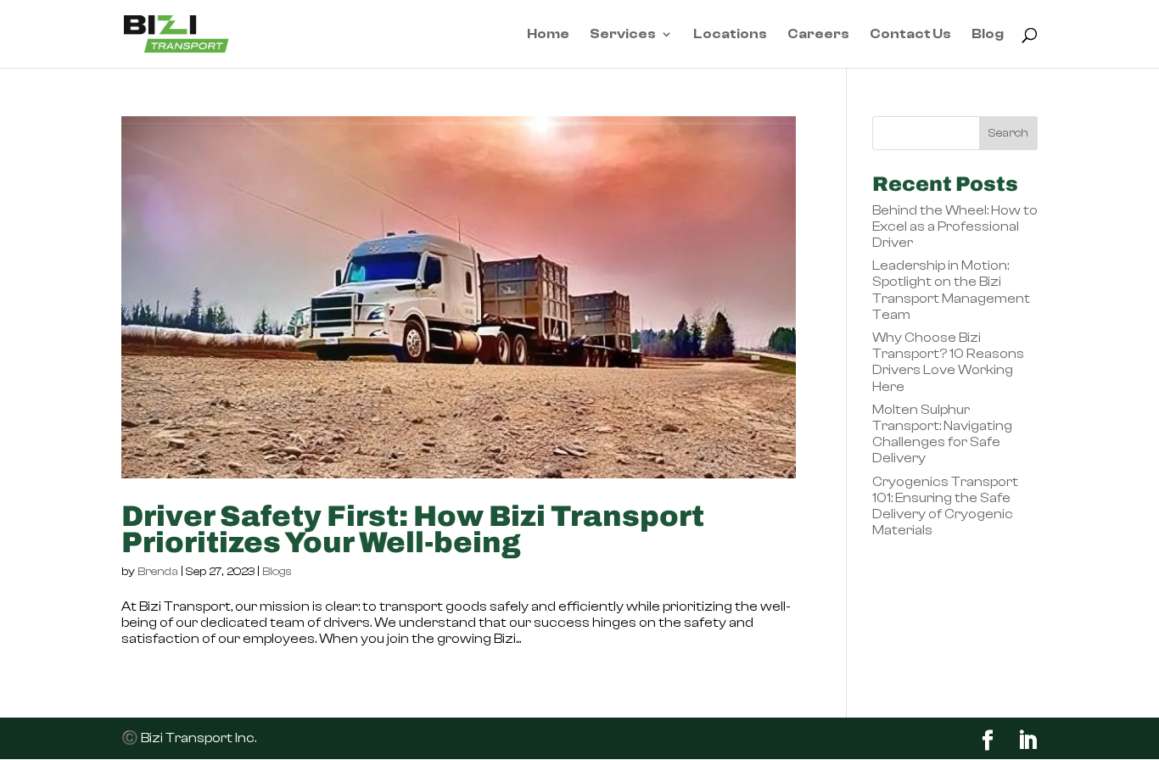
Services (623, 35)
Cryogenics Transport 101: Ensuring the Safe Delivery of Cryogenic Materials (945, 506)
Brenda (157, 571)
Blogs (277, 571)
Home (548, 35)
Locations (730, 35)
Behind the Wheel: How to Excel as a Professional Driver (955, 226)
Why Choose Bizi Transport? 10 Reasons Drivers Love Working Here (948, 362)
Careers (818, 35)
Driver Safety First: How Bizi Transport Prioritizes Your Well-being (412, 529)
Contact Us (910, 35)
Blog (987, 35)
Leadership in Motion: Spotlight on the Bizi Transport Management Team (951, 290)
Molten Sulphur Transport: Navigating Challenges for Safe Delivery (942, 434)
